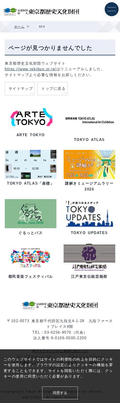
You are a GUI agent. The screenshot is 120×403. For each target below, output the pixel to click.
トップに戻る (53, 88)
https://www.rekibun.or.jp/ (30, 69)
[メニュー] (112, 9)
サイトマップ (21, 88)
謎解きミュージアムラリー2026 (89, 186)
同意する (60, 393)
